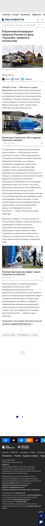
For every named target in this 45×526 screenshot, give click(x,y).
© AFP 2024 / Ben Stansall (9, 69)
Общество (14, 452)
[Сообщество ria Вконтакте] (21, 440)
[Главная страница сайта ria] (12, 20)
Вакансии (5, 464)
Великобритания (24, 335)
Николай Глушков (9, 335)
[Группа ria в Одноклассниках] (29, 440)
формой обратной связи (21, 499)
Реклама (17, 456)
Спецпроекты (7, 456)
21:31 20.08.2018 (8, 25)
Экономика (24, 452)
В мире (32, 452)
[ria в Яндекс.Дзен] (13, 440)
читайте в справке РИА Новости (16, 324)
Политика (5, 452)
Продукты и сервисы (30, 456)
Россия (35, 335)
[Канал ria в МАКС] (6, 440)
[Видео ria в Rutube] (37, 440)
